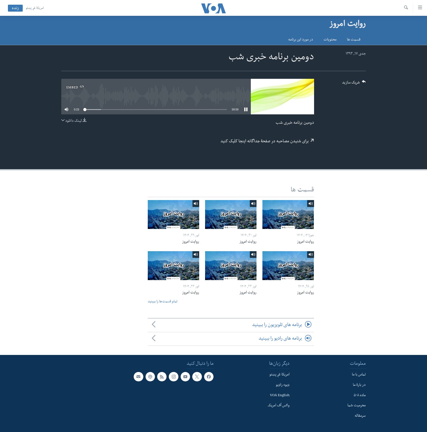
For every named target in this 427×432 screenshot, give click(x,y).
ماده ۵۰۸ (360, 395)
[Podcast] (150, 376)
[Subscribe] (138, 376)
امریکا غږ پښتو (35, 8)
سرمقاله (360, 416)
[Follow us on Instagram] (173, 376)
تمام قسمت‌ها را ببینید (162, 302)
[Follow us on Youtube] (185, 376)
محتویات (330, 40)
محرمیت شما (356, 406)
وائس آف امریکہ (279, 406)
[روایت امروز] (288, 214)
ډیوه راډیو (283, 385)
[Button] (354, 84)
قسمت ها (354, 40)
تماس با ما (359, 375)
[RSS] (162, 376)
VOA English (280, 395)
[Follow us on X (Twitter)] (197, 376)
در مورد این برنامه (300, 40)
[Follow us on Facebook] (209, 376)
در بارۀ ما (359, 385)
